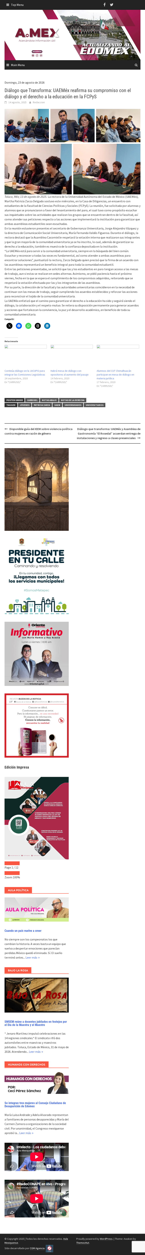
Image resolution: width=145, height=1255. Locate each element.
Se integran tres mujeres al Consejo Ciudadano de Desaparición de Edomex (35, 1104)
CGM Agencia (37, 1248)
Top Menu (17, 5)
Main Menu (18, 65)
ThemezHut (82, 1242)
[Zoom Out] (8, 873)
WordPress (106, 1238)
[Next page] (16, 863)
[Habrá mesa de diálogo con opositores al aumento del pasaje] (72, 357)
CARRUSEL (32, 400)
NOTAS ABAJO (49, 400)
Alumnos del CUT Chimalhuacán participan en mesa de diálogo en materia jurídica (115, 374)
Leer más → (32, 957)
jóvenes (24, 405)
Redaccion (39, 102)
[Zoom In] (16, 873)
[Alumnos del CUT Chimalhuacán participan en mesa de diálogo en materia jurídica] (118, 357)
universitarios (94, 405)
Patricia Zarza (42, 405)
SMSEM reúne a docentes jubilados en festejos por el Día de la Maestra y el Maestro (36, 1023)
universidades (73, 405)
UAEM (57, 405)
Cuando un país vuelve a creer (23, 931)
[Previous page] (8, 863)
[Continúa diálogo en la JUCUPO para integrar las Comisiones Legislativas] (26, 357)
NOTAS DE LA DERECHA (72, 400)
